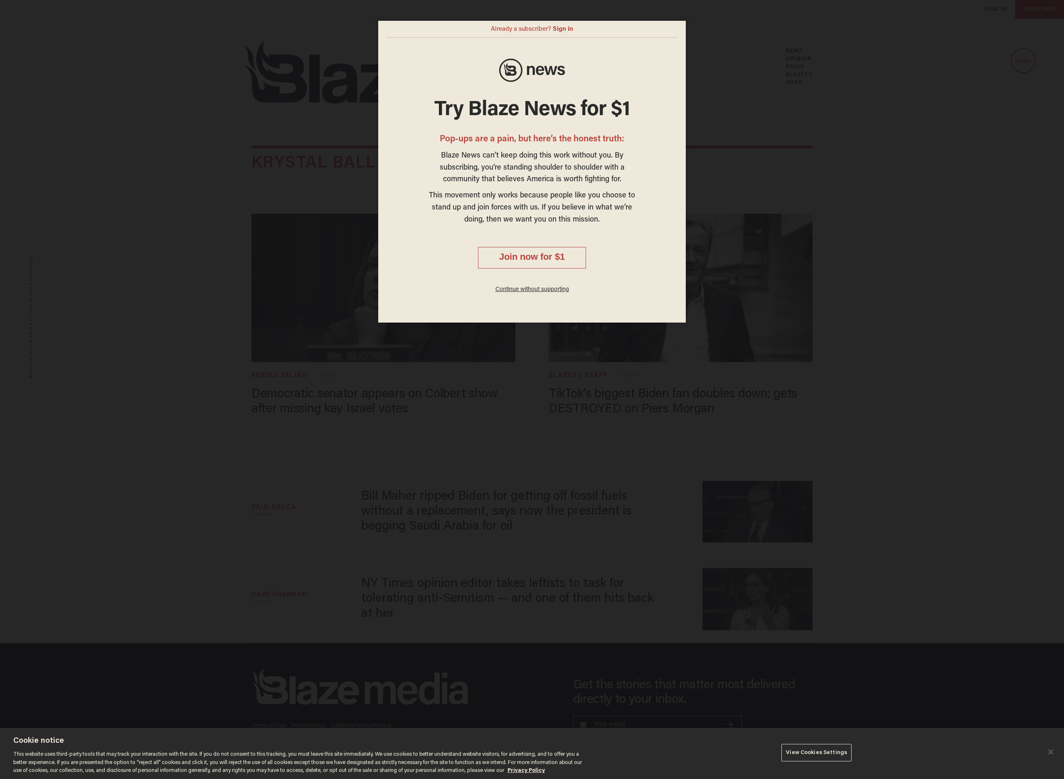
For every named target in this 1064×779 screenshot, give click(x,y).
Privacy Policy (526, 770)
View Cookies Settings (816, 752)
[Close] (1051, 752)
